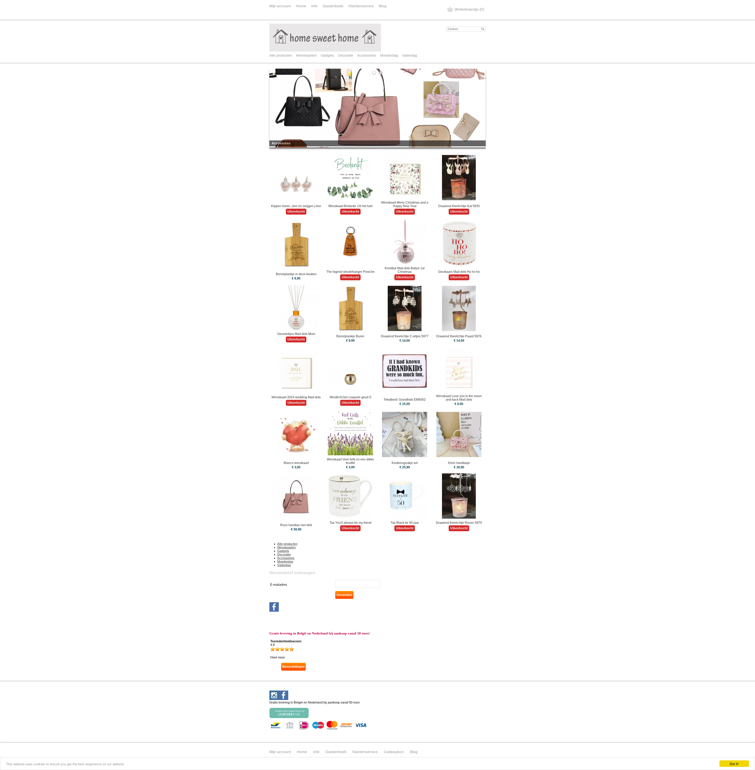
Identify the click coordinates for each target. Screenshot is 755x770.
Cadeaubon (394, 752)
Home (301, 6)
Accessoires (366, 55)
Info (314, 6)
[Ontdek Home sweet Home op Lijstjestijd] (289, 717)
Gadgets (327, 55)
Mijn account (280, 6)
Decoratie (345, 55)
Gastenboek (333, 6)
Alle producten (280, 55)
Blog (383, 6)
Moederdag (389, 55)
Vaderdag (409, 55)
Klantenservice (361, 6)
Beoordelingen (293, 666)
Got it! (734, 763)
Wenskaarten (306, 55)
